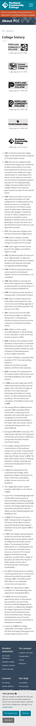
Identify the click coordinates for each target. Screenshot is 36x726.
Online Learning (7, 669)
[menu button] (31, 5)
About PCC (11, 20)
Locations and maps (26, 653)
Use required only (11, 713)
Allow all (25, 713)
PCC (3, 31)
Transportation (24, 656)
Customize (8, 720)
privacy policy (7, 707)
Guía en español (7, 690)
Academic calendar (8, 665)
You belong (6, 683)
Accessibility (23, 683)
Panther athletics (8, 686)
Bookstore (22, 663)
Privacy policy (23, 686)
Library (21, 660)
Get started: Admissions (6, 657)
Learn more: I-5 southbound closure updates (18, 15)
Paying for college (8, 662)
